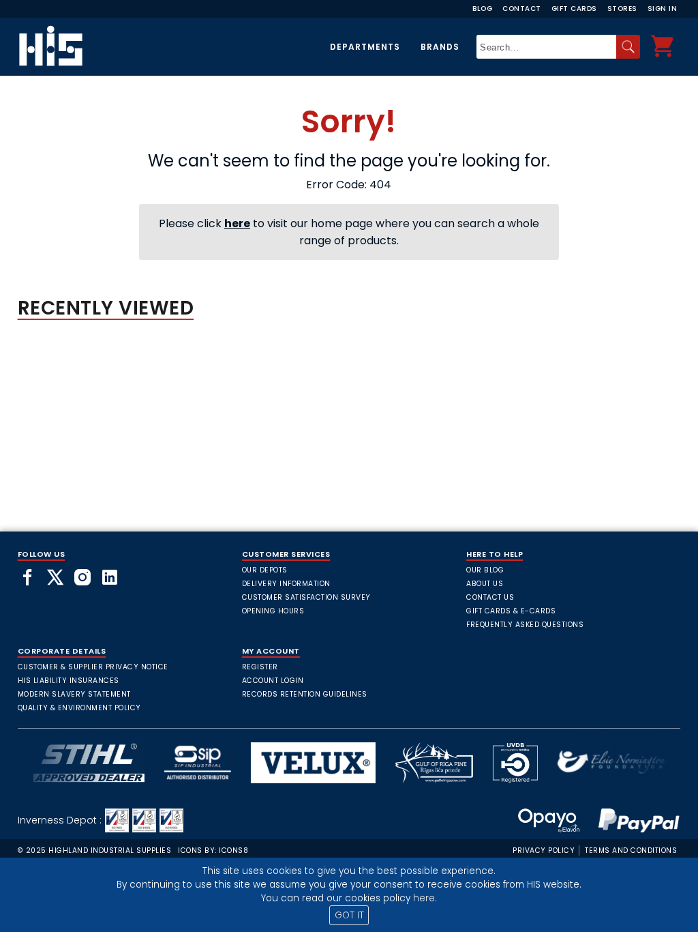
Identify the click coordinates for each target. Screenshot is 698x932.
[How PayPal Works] (632, 820)
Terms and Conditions (631, 850)
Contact (521, 8)
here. (425, 898)
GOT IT (349, 915)
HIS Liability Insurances (68, 680)
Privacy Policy (544, 850)
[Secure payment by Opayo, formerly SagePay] (548, 820)
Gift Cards (574, 8)
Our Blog (485, 570)
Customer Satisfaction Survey (306, 597)
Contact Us (490, 597)
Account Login (273, 680)
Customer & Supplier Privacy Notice (93, 667)
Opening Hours (273, 611)
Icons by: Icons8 (213, 850)
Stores (622, 8)
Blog (482, 8)
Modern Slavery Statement (74, 694)
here (237, 223)
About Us (484, 584)
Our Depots (265, 570)
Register (260, 667)
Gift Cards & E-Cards (511, 611)
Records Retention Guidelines (304, 694)
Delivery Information (286, 584)
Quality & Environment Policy (79, 708)
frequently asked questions (524, 625)
